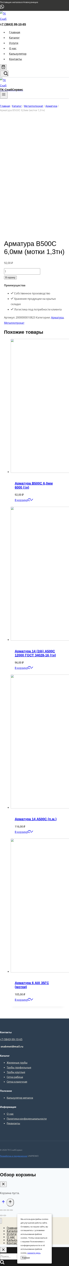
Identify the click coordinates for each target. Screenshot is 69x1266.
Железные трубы (17, 1062)
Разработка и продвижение (13, 1156)
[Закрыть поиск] (3, 1250)
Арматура (57, 317)
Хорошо (24, 1257)
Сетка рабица (15, 1077)
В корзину (10, 277)
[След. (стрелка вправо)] (4, 1215)
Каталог (14, 37)
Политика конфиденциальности (27, 1118)
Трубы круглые (16, 1072)
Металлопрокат (14, 323)
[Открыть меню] (4, 95)
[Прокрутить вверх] (3, 1202)
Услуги (13, 43)
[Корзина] (3, 67)
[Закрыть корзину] (3, 1184)
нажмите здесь (34, 1253)
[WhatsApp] (2, 8)
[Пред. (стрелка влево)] (1, 1215)
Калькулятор (17, 54)
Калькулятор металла (20, 1097)
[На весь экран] (8, 1210)
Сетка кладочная (17, 1081)
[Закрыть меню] (1, 1221)
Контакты (15, 59)
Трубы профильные (19, 1067)
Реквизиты (13, 1123)
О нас (12, 48)
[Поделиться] (4, 1210)
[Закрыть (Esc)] (1, 1210)
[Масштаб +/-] (11, 1210)
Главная (14, 32)
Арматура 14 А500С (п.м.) (36, 819)
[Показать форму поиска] (4, 73)
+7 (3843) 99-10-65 (13, 24)
